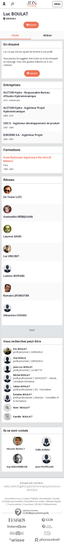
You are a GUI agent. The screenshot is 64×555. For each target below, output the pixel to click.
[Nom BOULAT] (7, 408)
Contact (25, 498)
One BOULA (19, 357)
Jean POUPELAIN (44, 466)
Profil (15, 35)
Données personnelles (13, 501)
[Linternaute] (17, 526)
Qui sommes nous (13, 498)
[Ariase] (17, 540)
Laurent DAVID (12, 236)
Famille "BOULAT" (23, 416)
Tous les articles (14, 504)
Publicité (34, 498)
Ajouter (32, 24)
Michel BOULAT (21, 375)
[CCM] (47, 520)
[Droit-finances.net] (47, 527)
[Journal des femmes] (17, 520)
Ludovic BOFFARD (14, 276)
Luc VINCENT (11, 256)
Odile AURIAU (42, 449)
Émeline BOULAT (22, 394)
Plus (31, 329)
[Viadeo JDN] (47, 533)
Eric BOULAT (20, 348)
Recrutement (45, 498)
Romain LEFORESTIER (16, 295)
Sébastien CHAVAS (14, 315)
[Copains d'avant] (17, 533)
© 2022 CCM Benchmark (46, 504)
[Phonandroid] (47, 540)
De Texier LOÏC (12, 197)
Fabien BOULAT (21, 386)
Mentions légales (54, 501)
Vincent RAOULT (16, 448)
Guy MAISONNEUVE (17, 466)
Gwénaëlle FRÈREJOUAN (18, 217)
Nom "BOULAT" (21, 407)
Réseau (47, 35)
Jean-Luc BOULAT (23, 367)
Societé (56, 498)
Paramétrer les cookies (35, 501)
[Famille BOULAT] (7, 417)
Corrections (28, 504)
